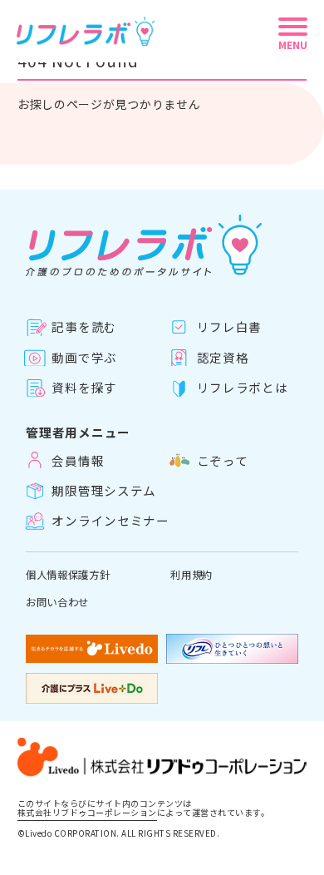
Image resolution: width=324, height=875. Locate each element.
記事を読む (84, 327)
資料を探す (84, 387)
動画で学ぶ (84, 357)
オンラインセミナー (110, 520)
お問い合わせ (57, 602)
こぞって (222, 460)
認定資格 (222, 357)
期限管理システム (104, 490)
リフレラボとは (242, 387)
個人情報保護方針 (68, 575)
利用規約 (191, 575)
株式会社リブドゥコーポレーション (87, 813)
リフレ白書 (229, 327)
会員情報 (78, 460)
